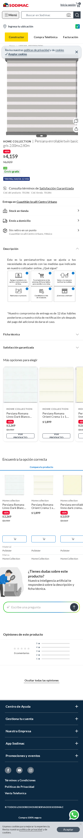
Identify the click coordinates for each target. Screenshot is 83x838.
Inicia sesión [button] (68, 4)
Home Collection (17, 141)
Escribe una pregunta (25, 607)
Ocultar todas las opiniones (42, 680)
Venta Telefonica (15, 793)
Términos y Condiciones (20, 780)
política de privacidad (30, 829)
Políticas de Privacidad (19, 786)
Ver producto (20, 435)
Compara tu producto (41, 467)
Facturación (70, 37)
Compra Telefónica (45, 37)
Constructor (16, 37)
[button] (52, 15)
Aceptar (68, 829)
